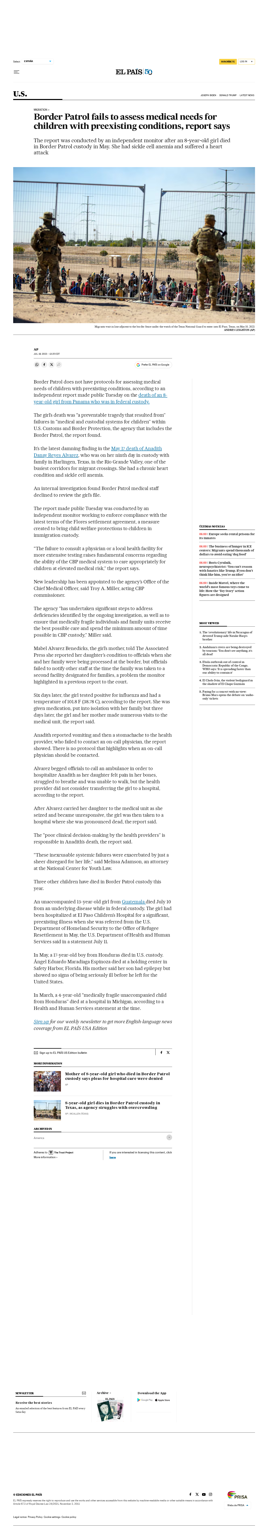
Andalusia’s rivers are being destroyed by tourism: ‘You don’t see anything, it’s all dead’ (227, 650)
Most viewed (209, 623)
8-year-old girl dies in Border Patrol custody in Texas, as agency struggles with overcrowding (112, 1105)
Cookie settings (52, 1517)
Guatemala (134, 902)
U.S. (20, 94)
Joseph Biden (208, 95)
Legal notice (20, 1517)
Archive (103, 1393)
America (39, 1138)
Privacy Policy (35, 1517)
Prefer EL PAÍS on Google (155, 364)
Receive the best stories (33, 1403)
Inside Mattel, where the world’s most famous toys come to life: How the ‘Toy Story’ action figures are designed (224, 589)
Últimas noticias (212, 526)
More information (45, 1157)
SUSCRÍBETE (228, 61)
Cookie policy (69, 1517)
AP (36, 349)
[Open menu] (16, 72)
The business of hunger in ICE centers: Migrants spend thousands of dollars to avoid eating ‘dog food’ (226, 550)
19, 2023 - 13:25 (46, 354)
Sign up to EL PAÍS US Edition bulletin (63, 1052)
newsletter (24, 1393)
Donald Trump (228, 95)
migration (40, 109)
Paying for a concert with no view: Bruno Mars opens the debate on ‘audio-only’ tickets (228, 695)
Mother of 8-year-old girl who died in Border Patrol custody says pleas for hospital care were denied (117, 1076)
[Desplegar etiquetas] (169, 1137)
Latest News (247, 95)
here (113, 1157)
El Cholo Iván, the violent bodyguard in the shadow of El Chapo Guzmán (227, 682)
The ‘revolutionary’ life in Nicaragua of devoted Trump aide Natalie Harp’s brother (227, 636)
